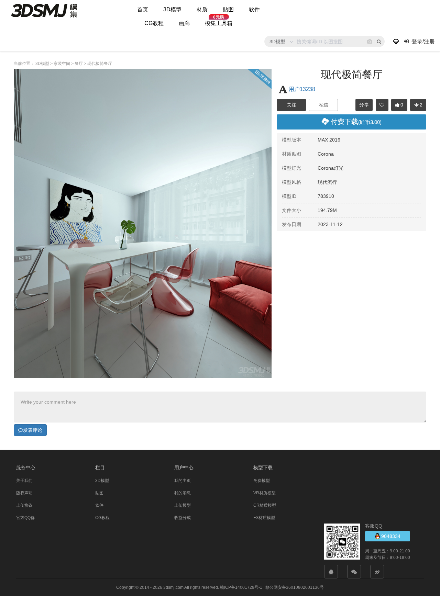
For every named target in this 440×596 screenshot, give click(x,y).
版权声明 (24, 493)
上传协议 (24, 505)
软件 (254, 9)
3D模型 (172, 9)
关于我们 (24, 480)
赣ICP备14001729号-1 (241, 587)
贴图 (228, 9)
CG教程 (154, 23)
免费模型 (261, 480)
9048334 (390, 536)
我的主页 (182, 480)
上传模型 (182, 505)
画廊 (184, 23)
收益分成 (182, 517)
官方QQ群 (25, 517)
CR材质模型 (264, 505)
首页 (142, 9)
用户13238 (302, 89)
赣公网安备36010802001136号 (294, 587)
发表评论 (32, 430)
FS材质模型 (264, 517)
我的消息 (182, 493)
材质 (202, 9)
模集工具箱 (218, 23)
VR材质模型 (264, 493)
